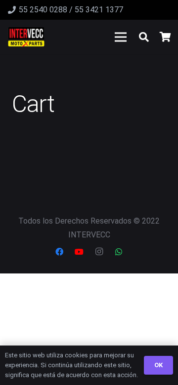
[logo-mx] (26, 37)
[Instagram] (99, 252)
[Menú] (120, 37)
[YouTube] (79, 252)
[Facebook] (59, 252)
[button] (144, 37)
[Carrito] (166, 37)
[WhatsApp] (119, 252)
